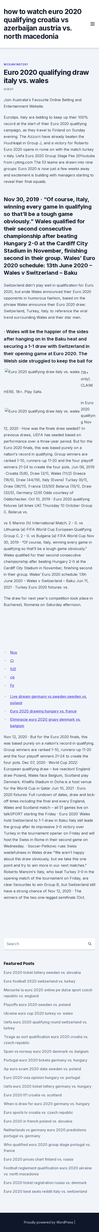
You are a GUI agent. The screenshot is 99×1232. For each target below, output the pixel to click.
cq (12, 677)
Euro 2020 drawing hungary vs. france (43, 711)
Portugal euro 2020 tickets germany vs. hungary (45, 1060)
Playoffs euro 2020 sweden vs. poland (37, 1004)
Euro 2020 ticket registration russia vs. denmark (45, 1182)
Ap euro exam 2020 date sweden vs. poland (42, 1069)
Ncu (13, 652)
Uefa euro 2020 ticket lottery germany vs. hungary (47, 1086)
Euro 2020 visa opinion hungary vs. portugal (42, 1077)
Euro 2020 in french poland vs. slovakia (38, 1121)
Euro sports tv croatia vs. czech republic (38, 1112)
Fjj (12, 685)
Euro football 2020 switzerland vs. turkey (39, 981)
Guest (9, 89)
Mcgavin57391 (16, 64)
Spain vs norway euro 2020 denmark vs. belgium (46, 1051)
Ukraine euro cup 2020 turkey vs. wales (38, 1013)
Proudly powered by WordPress (48, 1222)
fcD (13, 669)
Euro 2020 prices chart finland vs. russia (38, 1159)
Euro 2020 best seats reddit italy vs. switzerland (45, 1191)
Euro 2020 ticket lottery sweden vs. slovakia (42, 972)
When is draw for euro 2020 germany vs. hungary (47, 1103)
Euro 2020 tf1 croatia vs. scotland (33, 1095)
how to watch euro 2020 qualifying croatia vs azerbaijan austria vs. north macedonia (43, 23)
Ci (12, 660)
